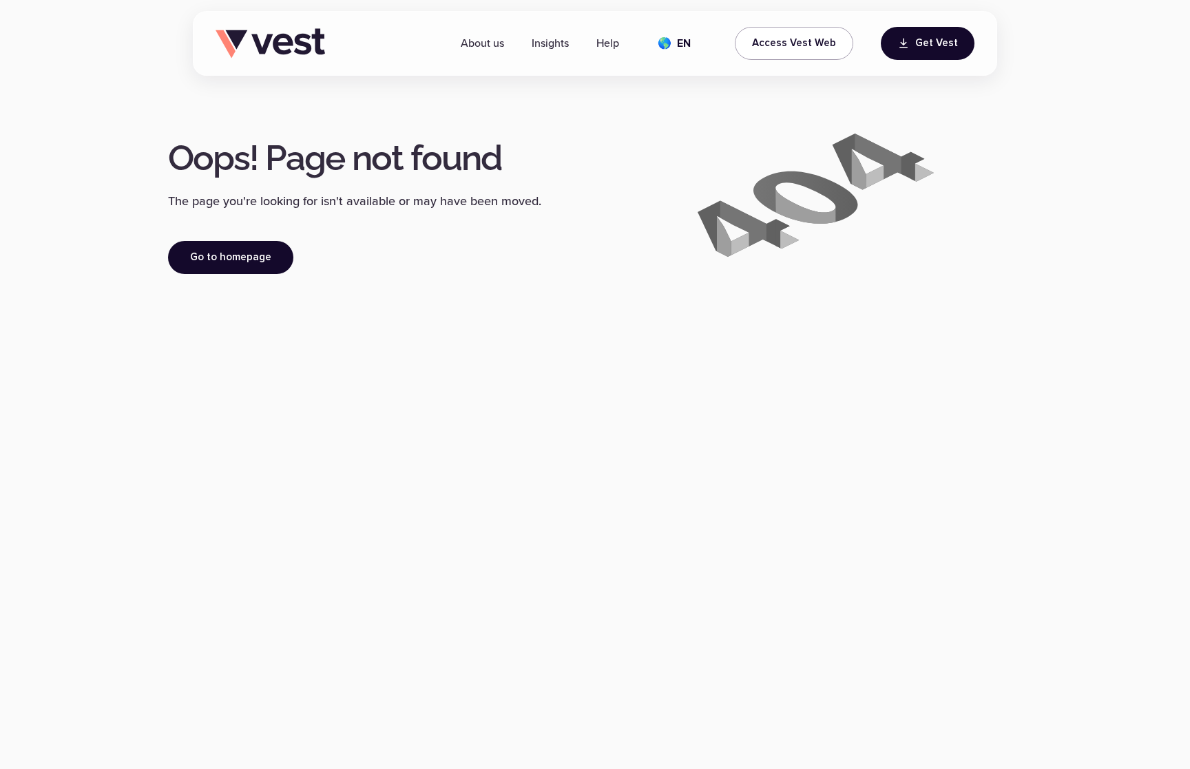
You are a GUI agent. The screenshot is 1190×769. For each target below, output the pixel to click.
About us (482, 43)
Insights (550, 43)
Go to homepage (230, 257)
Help (607, 43)
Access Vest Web (794, 43)
